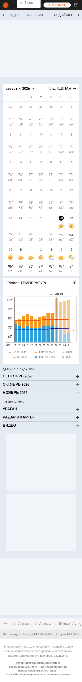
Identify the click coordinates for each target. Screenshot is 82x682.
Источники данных (58, 674)
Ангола (45, 624)
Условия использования (31, 662)
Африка (24, 624)
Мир (6, 624)
